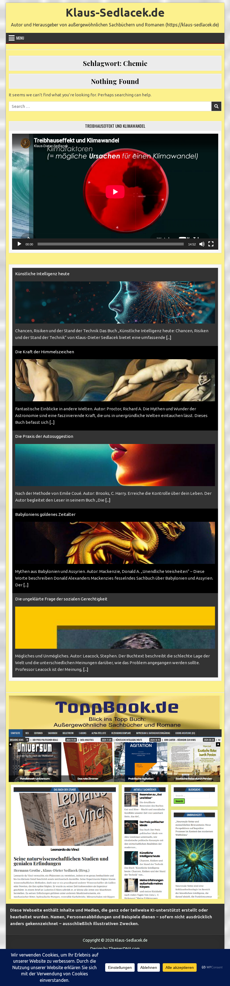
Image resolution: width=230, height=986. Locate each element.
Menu (20, 38)
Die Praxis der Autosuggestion (44, 436)
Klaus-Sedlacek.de (115, 12)
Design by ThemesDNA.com (115, 948)
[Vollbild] (211, 244)
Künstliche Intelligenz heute (42, 273)
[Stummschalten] (202, 244)
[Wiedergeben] (19, 244)
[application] (115, 192)
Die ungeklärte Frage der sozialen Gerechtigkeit (61, 598)
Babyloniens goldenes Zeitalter (45, 514)
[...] (168, 337)
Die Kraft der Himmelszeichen (44, 351)
